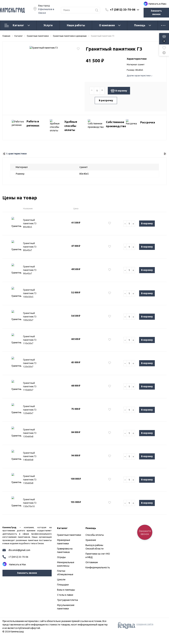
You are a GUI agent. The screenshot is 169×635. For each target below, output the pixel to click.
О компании (107, 25)
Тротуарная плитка (67, 600)
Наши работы (76, 25)
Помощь (139, 25)
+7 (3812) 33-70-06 (122, 9)
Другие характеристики (139, 75)
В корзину (121, 90)
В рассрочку (106, 100)
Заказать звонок (156, 12)
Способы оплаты (94, 535)
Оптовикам (91, 562)
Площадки (63, 584)
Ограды (61, 557)
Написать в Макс (158, 3)
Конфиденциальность (97, 567)
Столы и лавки (65, 595)
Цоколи (61, 579)
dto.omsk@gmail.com (19, 550)
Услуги (48, 25)
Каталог (18, 25)
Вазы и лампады (66, 589)
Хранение (90, 540)
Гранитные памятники (69, 535)
